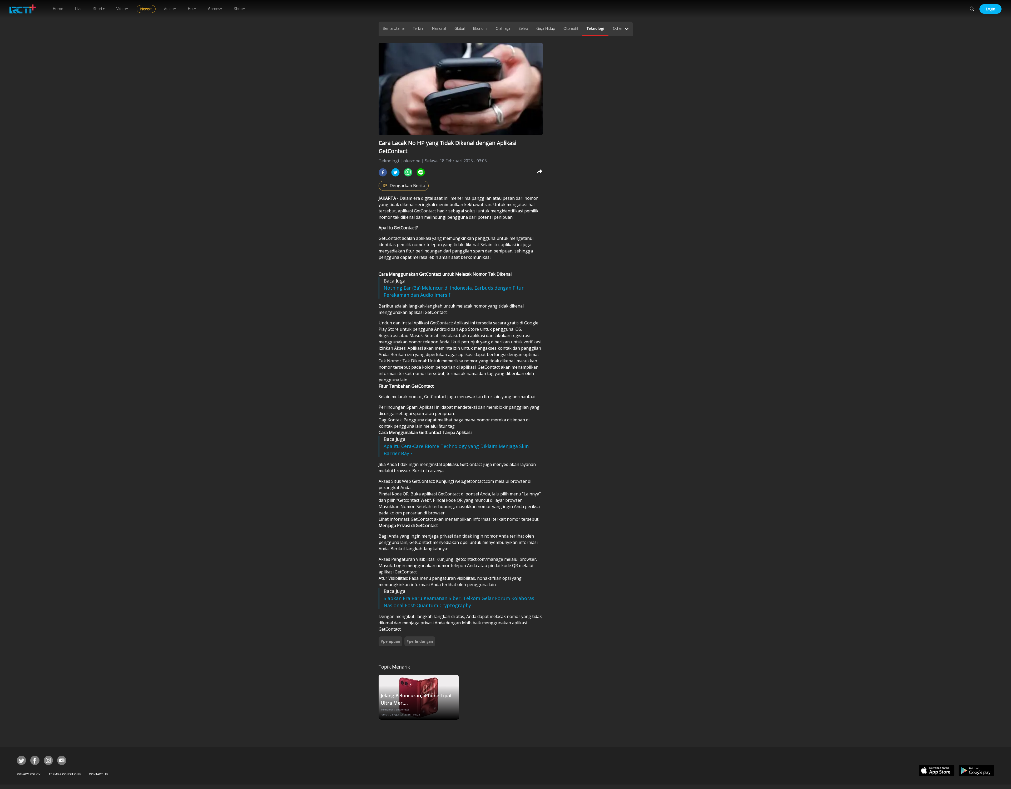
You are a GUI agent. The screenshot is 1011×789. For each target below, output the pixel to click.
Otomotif (570, 28)
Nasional (439, 28)
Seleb (523, 28)
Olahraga (503, 28)
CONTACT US (98, 774)
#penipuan (390, 641)
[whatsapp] (408, 172)
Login (990, 8)
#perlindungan (420, 641)
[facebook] (383, 172)
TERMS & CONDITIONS (65, 774)
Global (459, 28)
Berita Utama (393, 28)
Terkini (418, 28)
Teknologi (595, 28)
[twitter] (395, 172)
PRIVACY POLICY (28, 774)
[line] (421, 172)
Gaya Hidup (545, 28)
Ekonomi (480, 28)
